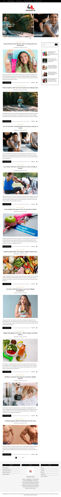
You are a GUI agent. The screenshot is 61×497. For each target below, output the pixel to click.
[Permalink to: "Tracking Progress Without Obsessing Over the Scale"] (20, 434)
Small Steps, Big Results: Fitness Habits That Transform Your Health (52, 80)
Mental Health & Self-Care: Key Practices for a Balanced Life (20, 87)
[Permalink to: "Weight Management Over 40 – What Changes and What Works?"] (20, 350)
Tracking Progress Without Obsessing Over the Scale (20, 421)
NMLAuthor (31, 27)
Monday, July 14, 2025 (23, 211)
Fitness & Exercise (19, 1)
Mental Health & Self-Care (28, 1)
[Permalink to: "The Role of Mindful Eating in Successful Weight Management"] (20, 306)
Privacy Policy (43, 474)
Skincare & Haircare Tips (38, 1)
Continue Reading (7, 82)
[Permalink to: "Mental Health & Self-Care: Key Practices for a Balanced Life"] (20, 101)
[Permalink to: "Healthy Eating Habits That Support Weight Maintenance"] (20, 264)
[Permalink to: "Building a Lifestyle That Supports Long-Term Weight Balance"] (20, 394)
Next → (23, 457)
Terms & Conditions (44, 476)
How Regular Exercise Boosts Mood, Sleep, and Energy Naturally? (52, 73)
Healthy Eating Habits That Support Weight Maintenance (20, 251)
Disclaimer (42, 472)
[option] (30, 25)
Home (4, 1)
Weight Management (10, 1)
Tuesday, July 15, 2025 (23, 130)
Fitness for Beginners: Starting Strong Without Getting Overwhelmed (52, 66)
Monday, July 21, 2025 (23, 47)
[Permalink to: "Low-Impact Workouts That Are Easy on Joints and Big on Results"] (20, 183)
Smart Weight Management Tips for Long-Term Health (20, 209)
